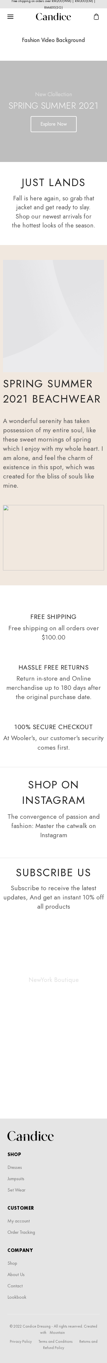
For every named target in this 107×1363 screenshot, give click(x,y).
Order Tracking (21, 1232)
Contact (15, 1286)
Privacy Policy (21, 1341)
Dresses (14, 1167)
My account (18, 1221)
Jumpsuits (15, 1178)
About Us (16, 1274)
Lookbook (16, 1297)
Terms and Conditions (56, 1341)
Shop (12, 1263)
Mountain (57, 1332)
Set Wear (16, 1190)
